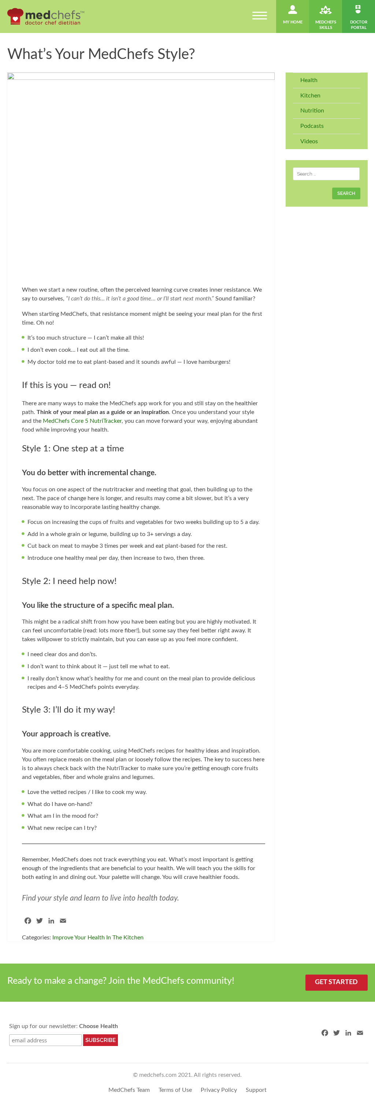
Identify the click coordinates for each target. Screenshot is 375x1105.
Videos (309, 141)
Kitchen (310, 96)
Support (256, 1090)
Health (309, 80)
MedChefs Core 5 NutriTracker (82, 421)
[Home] (45, 16)
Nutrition (312, 111)
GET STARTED (336, 982)
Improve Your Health (78, 937)
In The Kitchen (125, 937)
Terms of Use (175, 1090)
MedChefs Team (129, 1090)
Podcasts (312, 126)
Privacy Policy (219, 1090)
